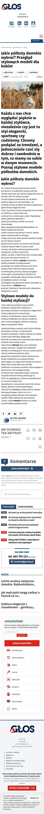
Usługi (14, 672)
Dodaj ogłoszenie (22, 643)
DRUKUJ (40, 77)
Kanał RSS (9, 769)
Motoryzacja (17, 650)
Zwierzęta (16, 694)
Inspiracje (33, 72)
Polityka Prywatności (13, 763)
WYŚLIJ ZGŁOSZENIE (19, 788)
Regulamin (10, 755)
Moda (25, 47)
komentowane (25, 506)
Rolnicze (15, 687)
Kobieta (20, 72)
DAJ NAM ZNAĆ (22, 552)
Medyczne (16, 680)
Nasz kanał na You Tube (14, 766)
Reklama (9, 758)
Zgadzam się (35, 798)
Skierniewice (22, 17)
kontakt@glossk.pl (23, 561)
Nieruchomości (18, 658)
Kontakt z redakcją (12, 752)
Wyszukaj (36, 41)
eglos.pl (22, 14)
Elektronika (17, 702)
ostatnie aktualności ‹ (16, 420)
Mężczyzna (7, 72)
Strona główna (6, 47)
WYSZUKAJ (22, 635)
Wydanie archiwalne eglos (15, 761)
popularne (8, 506)
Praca (14, 665)
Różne (14, 709)
